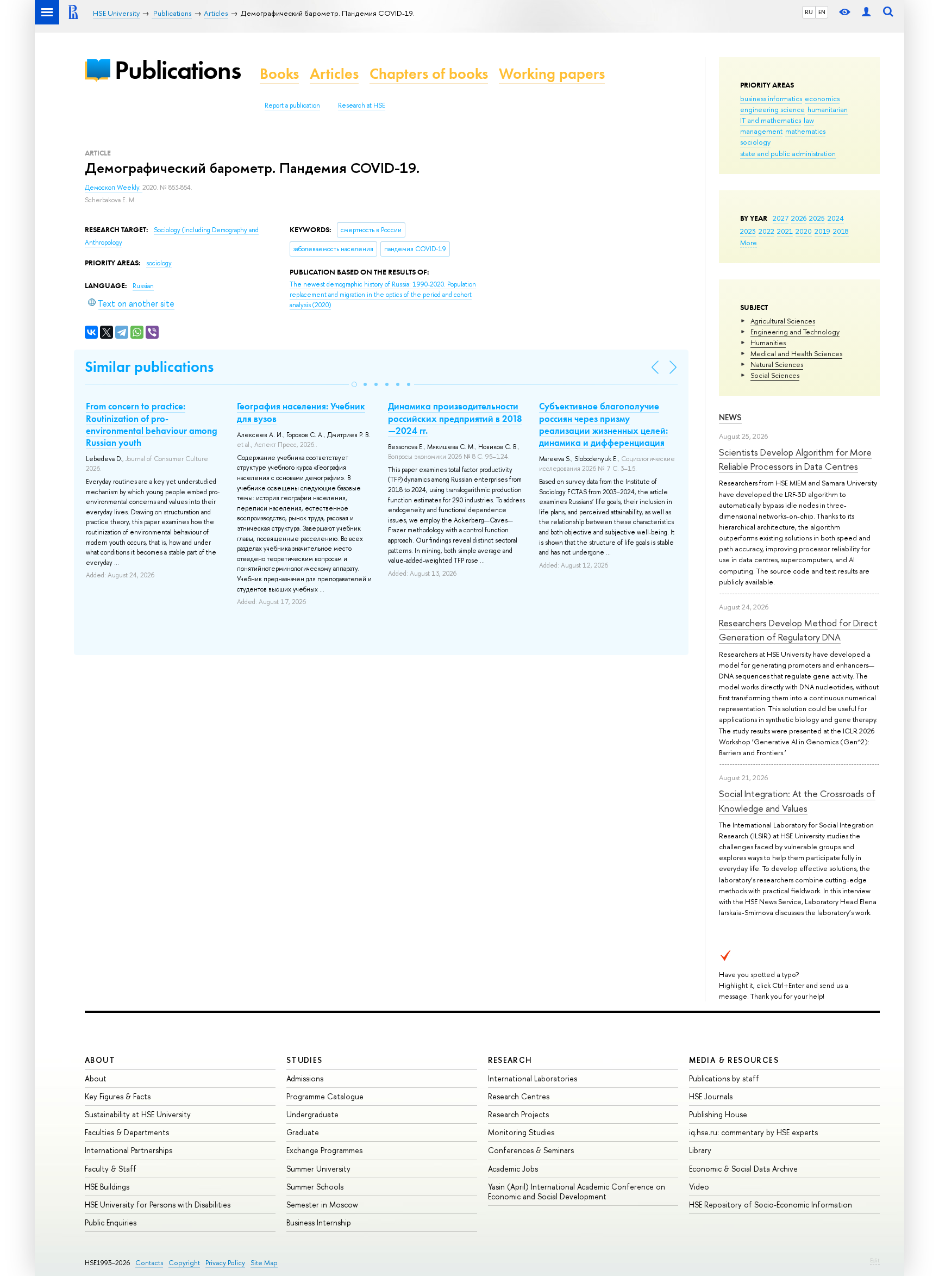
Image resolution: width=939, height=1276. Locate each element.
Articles (334, 73)
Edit (875, 1260)
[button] (354, 384)
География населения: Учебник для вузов (301, 412)
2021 (785, 231)
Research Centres (518, 1096)
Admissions (304, 1078)
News (730, 417)
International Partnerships (128, 1150)
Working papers (552, 73)
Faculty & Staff (110, 1168)
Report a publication (292, 105)
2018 (841, 231)
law (809, 120)
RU (809, 12)
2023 (748, 231)
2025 (817, 218)
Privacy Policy (225, 1262)
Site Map (264, 1262)
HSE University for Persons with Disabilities (157, 1204)
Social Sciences (774, 375)
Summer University (318, 1168)
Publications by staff (724, 1078)
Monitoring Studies (521, 1132)
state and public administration (788, 153)
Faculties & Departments (127, 1132)
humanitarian (827, 109)
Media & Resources (734, 1060)
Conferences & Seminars (531, 1150)
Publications (178, 69)
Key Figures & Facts (118, 1096)
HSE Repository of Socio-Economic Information (770, 1204)
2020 (804, 231)
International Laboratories (532, 1078)
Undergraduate (312, 1114)
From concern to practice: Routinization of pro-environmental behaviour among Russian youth (151, 424)
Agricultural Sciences (782, 321)
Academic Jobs (513, 1168)
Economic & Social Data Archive (743, 1168)
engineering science (772, 109)
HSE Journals (711, 1096)
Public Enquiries (110, 1222)
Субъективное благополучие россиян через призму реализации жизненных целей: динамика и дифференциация (603, 424)
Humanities (768, 342)
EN (821, 12)
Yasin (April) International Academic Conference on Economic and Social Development (576, 1191)
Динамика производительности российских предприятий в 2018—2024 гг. (455, 418)
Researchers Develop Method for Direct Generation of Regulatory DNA (798, 630)
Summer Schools (314, 1186)
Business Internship (318, 1222)
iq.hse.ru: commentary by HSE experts (753, 1132)
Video (699, 1186)
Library (700, 1150)
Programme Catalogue (325, 1096)
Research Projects (518, 1114)
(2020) (383, 294)
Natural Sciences (776, 364)
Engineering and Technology (795, 332)
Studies (304, 1060)
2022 (766, 231)
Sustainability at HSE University (138, 1114)
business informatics (771, 98)
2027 (780, 218)
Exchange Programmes (324, 1150)
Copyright (184, 1262)
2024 (836, 218)
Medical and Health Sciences (796, 353)
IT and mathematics (770, 120)
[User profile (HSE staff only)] (866, 12)
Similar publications (149, 366)
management (761, 131)
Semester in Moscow (322, 1204)
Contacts (149, 1262)
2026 (798, 218)
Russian (143, 286)
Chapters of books (429, 73)
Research (510, 1060)
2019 (822, 231)
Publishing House (718, 1114)
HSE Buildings (107, 1186)
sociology (755, 142)
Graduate (302, 1132)
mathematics (805, 131)
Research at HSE (361, 105)
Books (279, 73)
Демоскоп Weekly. (113, 187)
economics (822, 98)
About (100, 1060)
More (748, 242)
